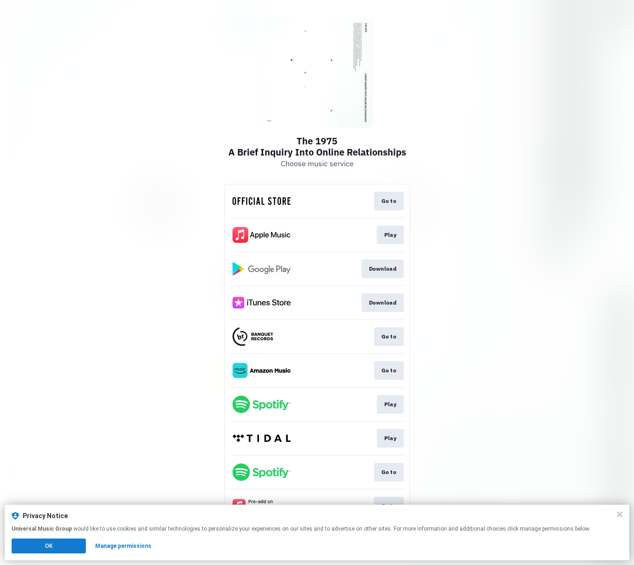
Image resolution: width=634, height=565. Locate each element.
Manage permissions (123, 546)
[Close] (619, 514)
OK (48, 546)
